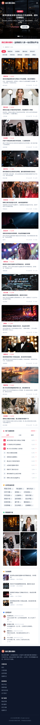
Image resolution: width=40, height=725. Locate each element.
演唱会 (34, 54)
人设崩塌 (18, 495)
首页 (2, 667)
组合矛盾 (29, 499)
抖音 (20, 435)
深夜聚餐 (8, 505)
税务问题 (29, 495)
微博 (32, 435)
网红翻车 (17, 51)
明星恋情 (10, 51)
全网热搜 (4, 673)
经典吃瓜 (27, 54)
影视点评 (32, 51)
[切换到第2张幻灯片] (20, 36)
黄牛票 (18, 502)
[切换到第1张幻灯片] (18, 36)
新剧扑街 (8, 499)
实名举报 (18, 505)
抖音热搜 (4, 670)
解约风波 (30, 489)
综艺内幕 (5, 54)
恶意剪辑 (8, 502)
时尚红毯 (12, 54)
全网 (7, 435)
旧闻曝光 (29, 505)
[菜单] (37, 2)
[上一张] (2, 19)
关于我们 (4, 693)
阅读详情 (24, 27)
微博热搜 (4, 687)
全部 (4, 51)
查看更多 (33, 431)
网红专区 (4, 684)
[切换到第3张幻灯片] (22, 36)
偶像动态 (19, 54)
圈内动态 (25, 51)
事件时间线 (4, 690)
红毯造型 (28, 492)
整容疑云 (28, 502)
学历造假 (8, 495)
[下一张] (37, 19)
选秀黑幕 (18, 499)
